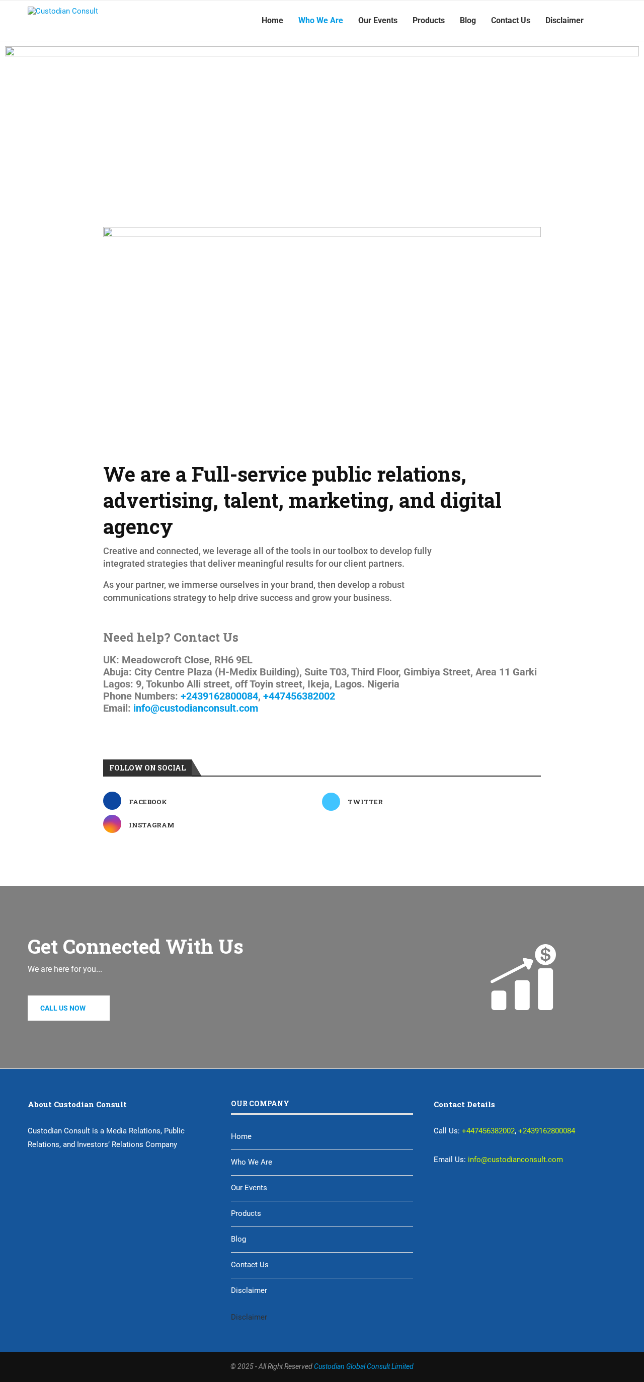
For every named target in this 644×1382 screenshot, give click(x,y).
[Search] (611, 21)
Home (272, 20)
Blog (468, 20)
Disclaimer (564, 20)
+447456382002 (300, 696)
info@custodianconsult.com (195, 708)
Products (429, 20)
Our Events (377, 20)
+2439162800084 (219, 696)
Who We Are (320, 20)
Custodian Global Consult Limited (364, 1366)
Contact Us (510, 20)
